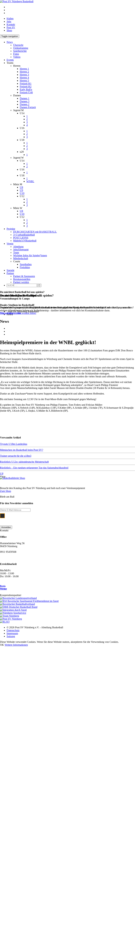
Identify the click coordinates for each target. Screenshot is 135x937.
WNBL (30, 181)
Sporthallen (26, 264)
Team (16, 252)
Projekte (11, 228)
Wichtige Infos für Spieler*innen (30, 255)
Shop (9, 30)
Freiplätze (25, 267)
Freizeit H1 (25, 83)
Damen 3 (24, 101)
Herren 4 (24, 77)
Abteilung (18, 246)
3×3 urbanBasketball (24, 234)
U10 (22, 193)
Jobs (9, 21)
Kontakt (11, 24)
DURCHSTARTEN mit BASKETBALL (35, 231)
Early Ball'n (26, 89)
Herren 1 (24, 68)
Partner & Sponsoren (24, 276)
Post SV (11, 27)
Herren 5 (24, 80)
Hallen (10, 18)
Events (10, 59)
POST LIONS (20, 237)
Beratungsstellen (21, 279)
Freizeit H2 (25, 86)
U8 (21, 187)
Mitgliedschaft (20, 258)
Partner (10, 273)
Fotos (16, 54)
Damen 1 (24, 98)
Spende (10, 270)
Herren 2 (24, 71)
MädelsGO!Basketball (24, 240)
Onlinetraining (20, 48)
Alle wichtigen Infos (10, 313)
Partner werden (21, 282)
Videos (16, 56)
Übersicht (18, 45)
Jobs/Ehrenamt (20, 249)
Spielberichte (20, 51)
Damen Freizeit (28, 107)
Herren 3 (24, 74)
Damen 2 (24, 104)
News (10, 42)
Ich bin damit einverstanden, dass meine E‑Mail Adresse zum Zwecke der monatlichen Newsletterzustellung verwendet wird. (64, 517)
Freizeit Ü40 (26, 92)
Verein (10, 243)
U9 (21, 190)
